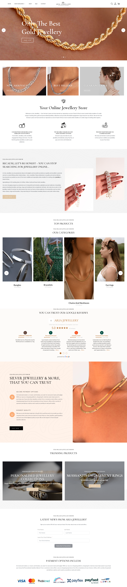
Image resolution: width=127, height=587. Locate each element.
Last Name (67, 529)
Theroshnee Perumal (50, 335)
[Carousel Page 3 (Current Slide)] (65, 57)
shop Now (27, 40)
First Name (41, 529)
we (29, 173)
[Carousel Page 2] (63, 57)
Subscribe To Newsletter (63, 546)
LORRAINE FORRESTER (25, 335)
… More (57, 350)
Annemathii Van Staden (101, 335)
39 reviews (72, 328)
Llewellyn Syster (76, 335)
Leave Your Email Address (44, 537)
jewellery (57, 177)
